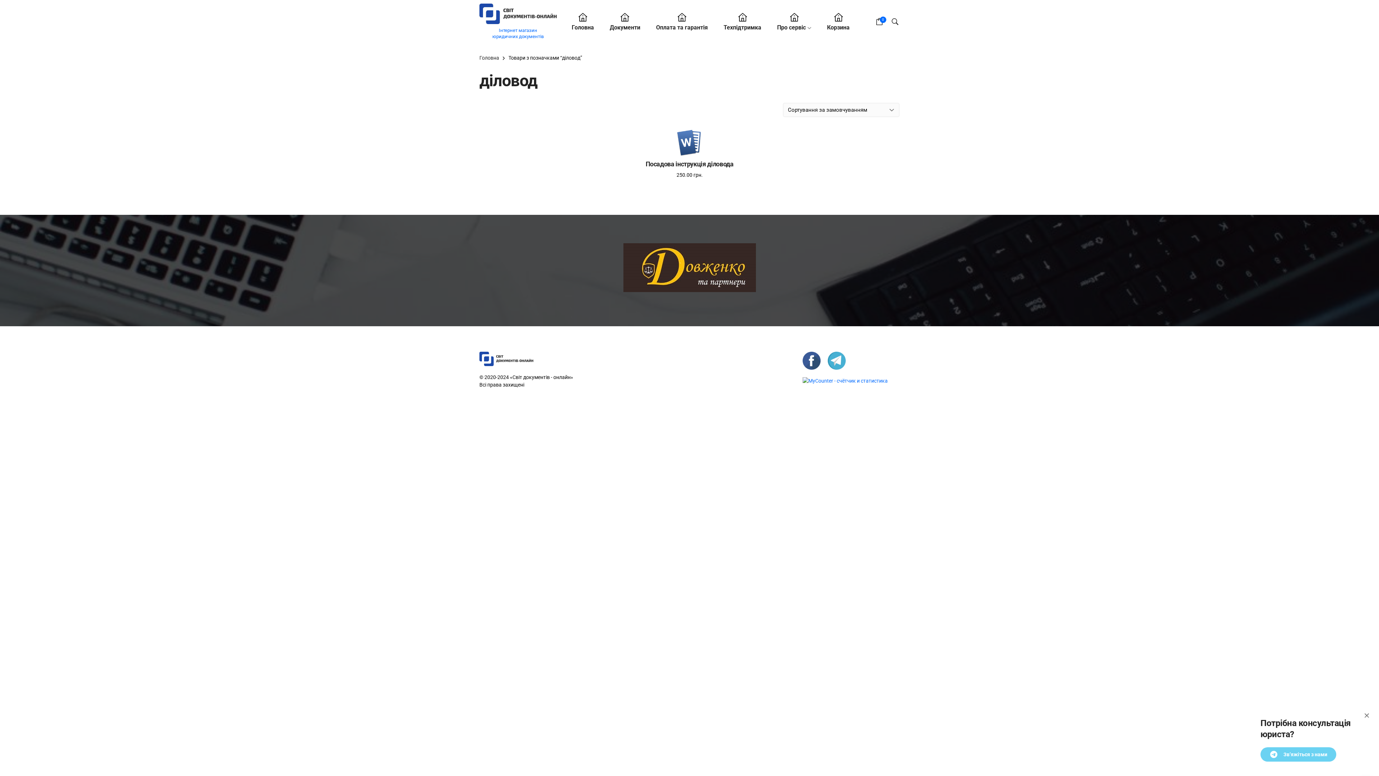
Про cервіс (791, 27)
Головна (583, 27)
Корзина (838, 27)
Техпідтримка (742, 27)
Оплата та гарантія (682, 27)
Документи (625, 27)
